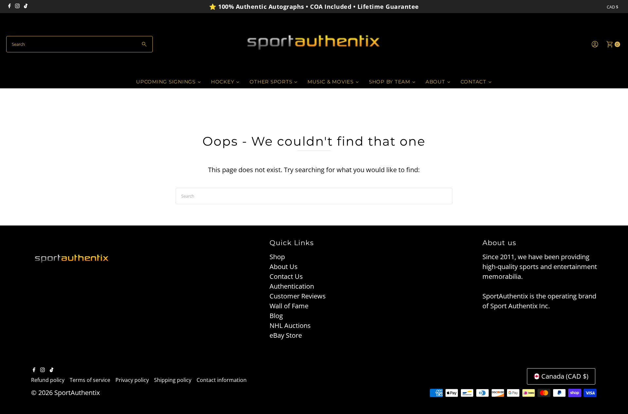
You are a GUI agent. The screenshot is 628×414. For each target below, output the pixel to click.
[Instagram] (17, 6)
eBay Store (286, 335)
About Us (284, 266)
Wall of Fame (289, 305)
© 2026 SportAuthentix (65, 392)
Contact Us (286, 276)
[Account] (595, 44)
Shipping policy (172, 380)
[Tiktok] (25, 6)
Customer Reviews (298, 296)
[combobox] (79, 44)
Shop (277, 256)
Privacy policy (132, 380)
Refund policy (47, 380)
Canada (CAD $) (564, 376)
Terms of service (90, 380)
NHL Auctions (290, 325)
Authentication (292, 286)
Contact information (222, 380)
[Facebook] (9, 6)
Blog (276, 315)
